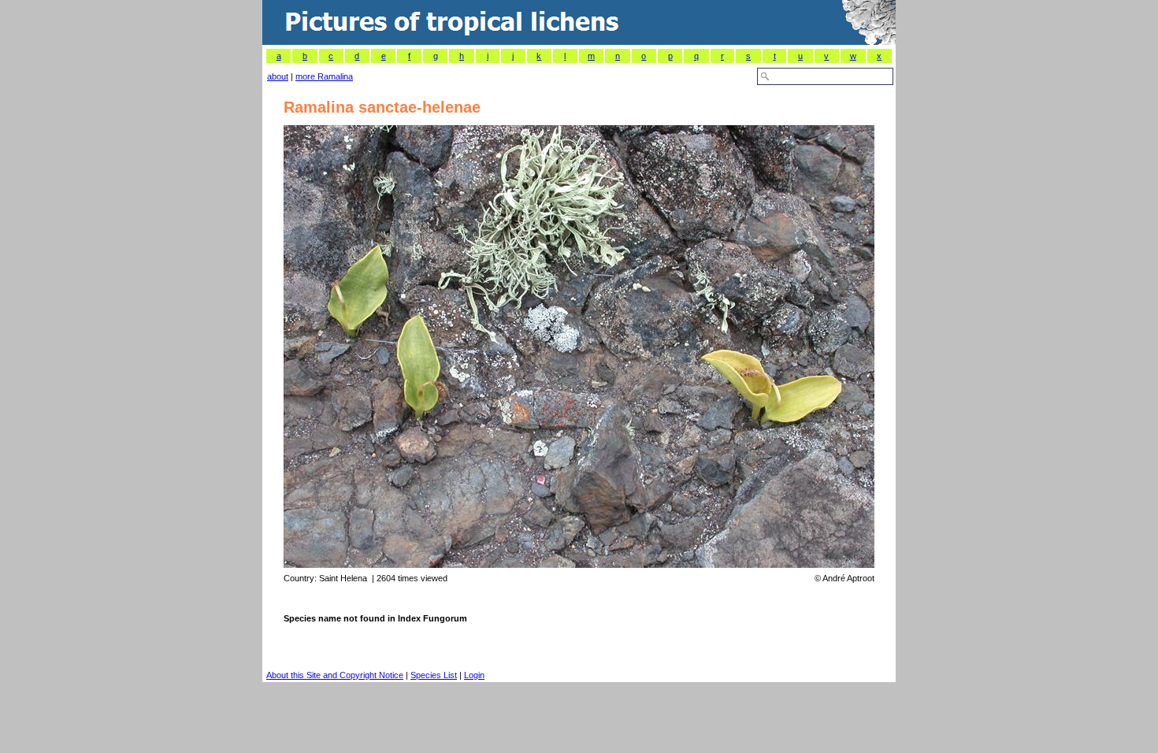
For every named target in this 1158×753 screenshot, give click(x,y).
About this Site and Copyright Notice (334, 675)
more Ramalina (324, 76)
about (277, 76)
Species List (433, 675)
